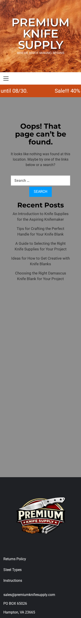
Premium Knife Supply (40, 34)
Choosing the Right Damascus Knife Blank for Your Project (40, 276)
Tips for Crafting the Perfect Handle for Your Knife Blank (40, 231)
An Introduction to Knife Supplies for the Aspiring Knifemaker (41, 216)
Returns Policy (14, 559)
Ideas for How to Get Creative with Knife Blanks (40, 261)
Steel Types (12, 570)
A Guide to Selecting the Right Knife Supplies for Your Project (41, 246)
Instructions (12, 580)
